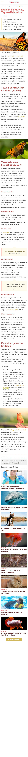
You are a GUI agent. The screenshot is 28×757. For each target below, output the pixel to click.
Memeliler (4, 610)
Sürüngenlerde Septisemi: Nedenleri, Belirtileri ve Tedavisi (12, 487)
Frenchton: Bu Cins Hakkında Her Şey (13, 529)
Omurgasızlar (19, 6)
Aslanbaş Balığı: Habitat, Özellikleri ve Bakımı (14, 550)
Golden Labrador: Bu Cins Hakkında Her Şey (10, 571)
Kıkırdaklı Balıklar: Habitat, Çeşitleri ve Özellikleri (14, 508)
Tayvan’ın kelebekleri (18, 430)
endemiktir (21, 117)
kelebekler (6, 232)
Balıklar (3, 506)
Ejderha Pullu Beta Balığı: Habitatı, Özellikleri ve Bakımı (13, 634)
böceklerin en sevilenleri (15, 56)
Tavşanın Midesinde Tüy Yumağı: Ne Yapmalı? (13, 592)
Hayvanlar (3, 6)
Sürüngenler (4, 485)
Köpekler (3, 526)
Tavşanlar (4, 589)
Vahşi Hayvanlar (11, 6)
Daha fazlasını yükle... (14, 639)
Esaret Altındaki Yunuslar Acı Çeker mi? (11, 613)
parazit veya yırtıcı (12, 310)
